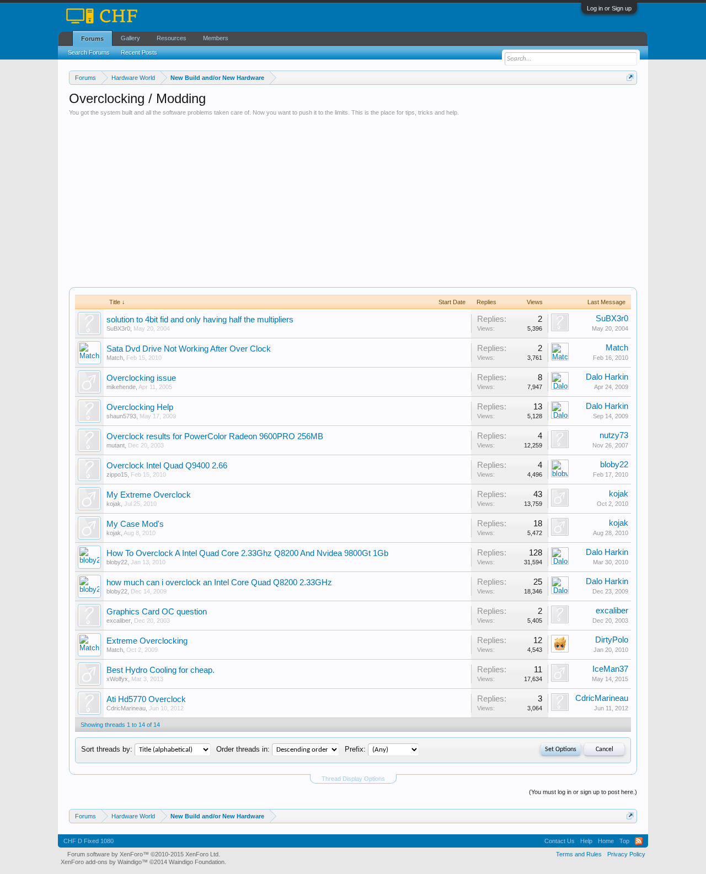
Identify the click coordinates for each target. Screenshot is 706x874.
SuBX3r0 (118, 328)
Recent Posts (139, 52)
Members (215, 38)
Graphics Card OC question (156, 611)
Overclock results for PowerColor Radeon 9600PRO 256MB (214, 436)
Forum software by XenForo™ (143, 854)
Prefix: (355, 749)
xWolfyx (117, 679)
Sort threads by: (106, 749)
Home (606, 841)
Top (624, 841)
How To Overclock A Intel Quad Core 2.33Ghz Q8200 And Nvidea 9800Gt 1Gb (247, 553)
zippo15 (116, 474)
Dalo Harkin (607, 377)
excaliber (118, 620)
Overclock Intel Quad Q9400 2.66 (166, 465)
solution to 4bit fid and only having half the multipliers (199, 319)
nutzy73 (614, 435)
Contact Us (559, 841)
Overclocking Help (139, 407)
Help (586, 841)
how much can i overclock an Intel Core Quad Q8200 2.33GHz (219, 582)
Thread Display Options (353, 778)
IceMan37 (610, 669)
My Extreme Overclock (148, 494)
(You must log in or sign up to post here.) (583, 792)
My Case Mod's (135, 524)
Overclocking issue (141, 378)
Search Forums (89, 52)
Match (114, 357)
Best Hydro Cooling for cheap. (160, 670)
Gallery (130, 38)
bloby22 (614, 464)
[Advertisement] (353, 199)
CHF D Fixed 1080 (88, 841)
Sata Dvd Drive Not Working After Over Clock (188, 348)
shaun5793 (121, 416)
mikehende (121, 387)
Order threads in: (243, 749)
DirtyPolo (611, 639)
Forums (92, 38)
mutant (115, 445)
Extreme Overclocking (147, 640)
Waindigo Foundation (196, 862)
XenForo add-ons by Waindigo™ (104, 862)
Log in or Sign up (609, 8)
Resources (171, 38)
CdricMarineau (126, 708)
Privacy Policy (626, 854)
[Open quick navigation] (630, 77)
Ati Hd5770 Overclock (146, 699)
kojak (113, 503)
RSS (639, 841)
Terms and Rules (579, 854)
